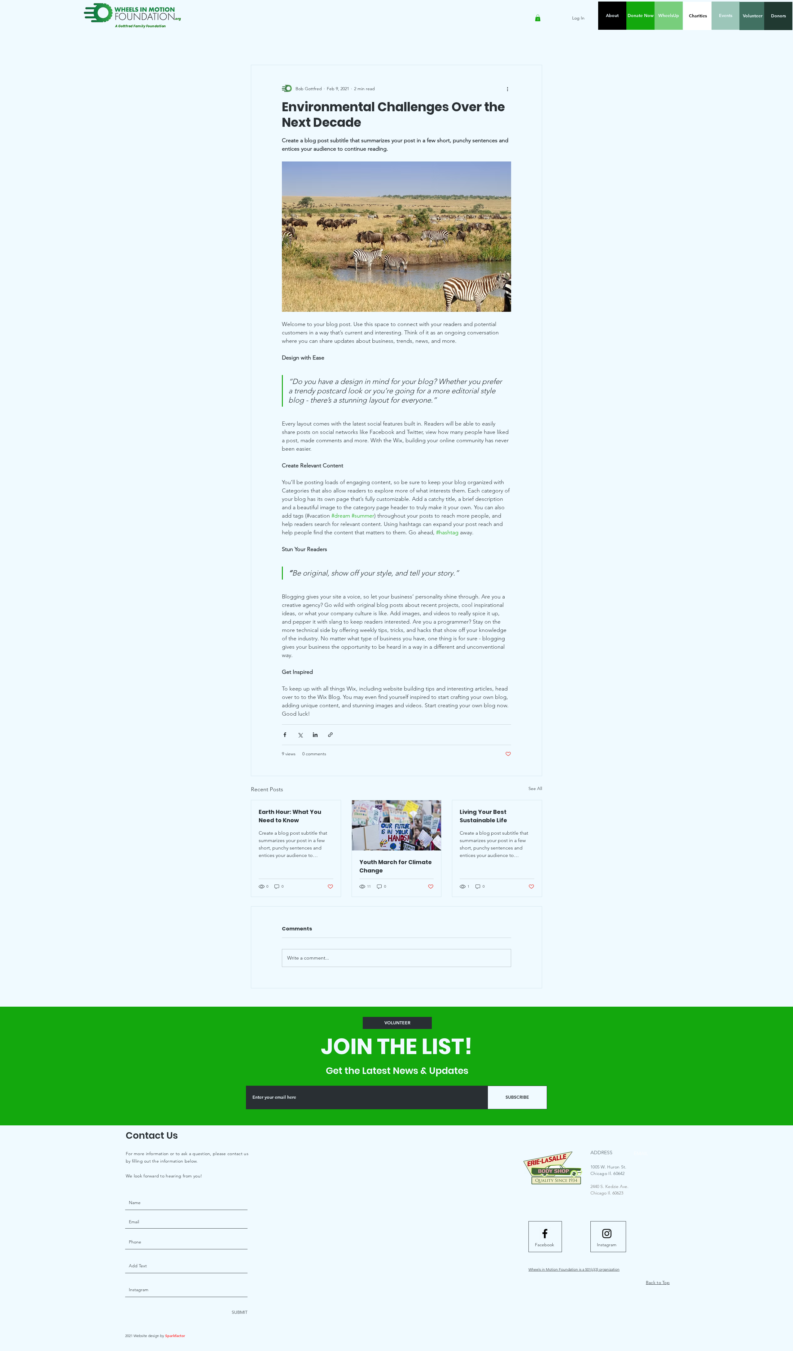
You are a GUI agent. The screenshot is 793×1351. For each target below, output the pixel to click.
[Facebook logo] (545, 1233)
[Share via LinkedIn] (315, 735)
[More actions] (507, 88)
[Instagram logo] (607, 1233)
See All (535, 788)
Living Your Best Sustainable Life (483, 816)
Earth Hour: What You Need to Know (290, 816)
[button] (538, 18)
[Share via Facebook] (285, 735)
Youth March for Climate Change (395, 866)
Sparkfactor (175, 1335)
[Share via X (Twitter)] (300, 735)
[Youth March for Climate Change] (396, 825)
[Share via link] (330, 735)
